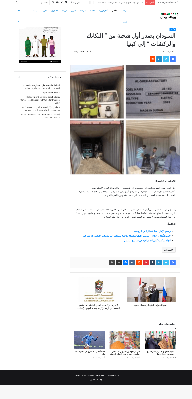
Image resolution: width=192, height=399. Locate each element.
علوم (45, 10)
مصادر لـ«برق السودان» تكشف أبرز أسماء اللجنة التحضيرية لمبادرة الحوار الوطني (111, 2)
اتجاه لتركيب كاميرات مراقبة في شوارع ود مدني (147, 240)
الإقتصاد (92, 10)
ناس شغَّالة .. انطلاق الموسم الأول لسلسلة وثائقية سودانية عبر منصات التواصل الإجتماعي (127, 235)
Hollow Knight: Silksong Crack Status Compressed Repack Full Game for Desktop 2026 (40, 100)
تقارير (73, 10)
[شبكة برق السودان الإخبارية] (169, 16)
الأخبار (114, 10)
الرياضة (83, 10)
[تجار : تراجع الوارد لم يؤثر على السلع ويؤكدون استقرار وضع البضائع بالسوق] (124, 340)
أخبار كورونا (103, 10)
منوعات (36, 10)
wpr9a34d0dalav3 (51, 92)
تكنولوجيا (54, 10)
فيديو (125, 22)
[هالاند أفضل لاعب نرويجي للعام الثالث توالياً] (89, 340)
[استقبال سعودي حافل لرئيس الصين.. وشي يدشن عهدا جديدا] (160, 340)
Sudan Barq (112, 375)
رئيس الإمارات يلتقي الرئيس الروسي (152, 231)
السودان (168, 249)
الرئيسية (124, 10)
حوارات (64, 10)
